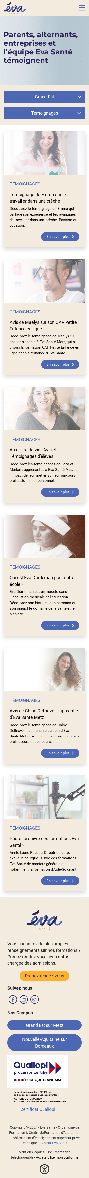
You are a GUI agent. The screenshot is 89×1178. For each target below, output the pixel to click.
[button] (82, 8)
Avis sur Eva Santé (53, 1143)
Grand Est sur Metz (44, 1025)
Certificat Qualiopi (37, 1109)
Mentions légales (31, 1152)
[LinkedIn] (23, 1000)
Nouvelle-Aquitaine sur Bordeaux (44, 1043)
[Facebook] (12, 1000)
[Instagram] (34, 1000)
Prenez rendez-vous (44, 975)
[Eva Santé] (15, 7)
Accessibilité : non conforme (57, 1157)
